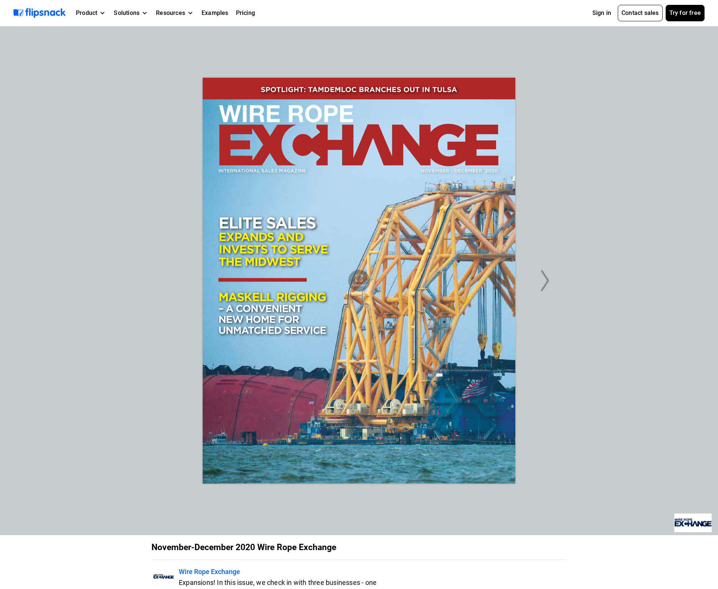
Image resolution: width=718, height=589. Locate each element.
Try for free (685, 12)
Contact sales (640, 12)
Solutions (126, 12)
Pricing (245, 12)
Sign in (601, 12)
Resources (170, 12)
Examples (215, 12)
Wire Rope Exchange (209, 572)
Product (86, 12)
